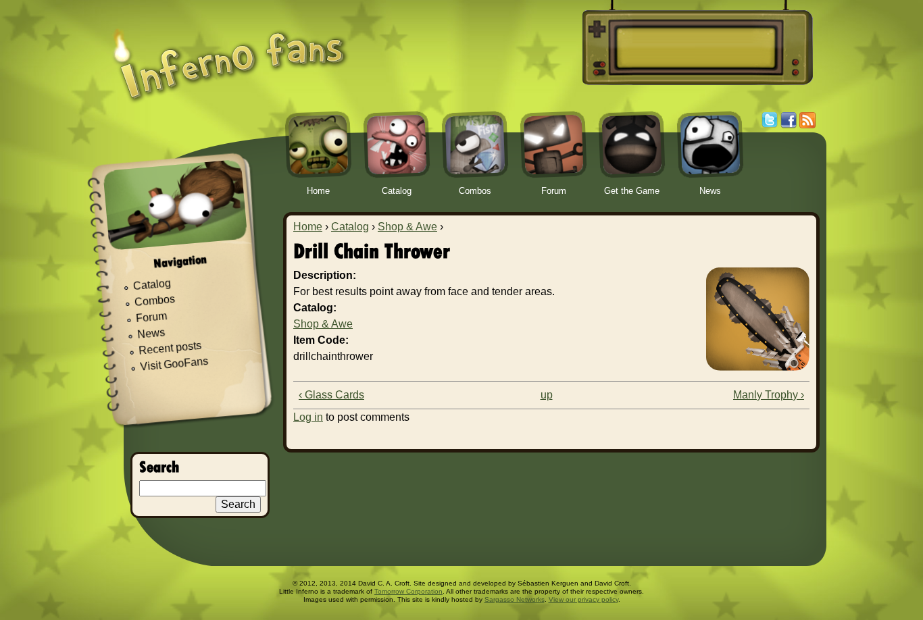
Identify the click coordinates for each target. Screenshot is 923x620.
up (547, 395)
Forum (152, 317)
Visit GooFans (174, 364)
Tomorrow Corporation (408, 591)
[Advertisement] (695, 48)
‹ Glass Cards (331, 395)
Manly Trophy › (768, 395)
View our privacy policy (583, 599)
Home (307, 226)
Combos (154, 300)
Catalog (350, 226)
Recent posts (170, 348)
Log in (308, 417)
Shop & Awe (407, 226)
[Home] (229, 55)
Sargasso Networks (514, 599)
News (151, 334)
